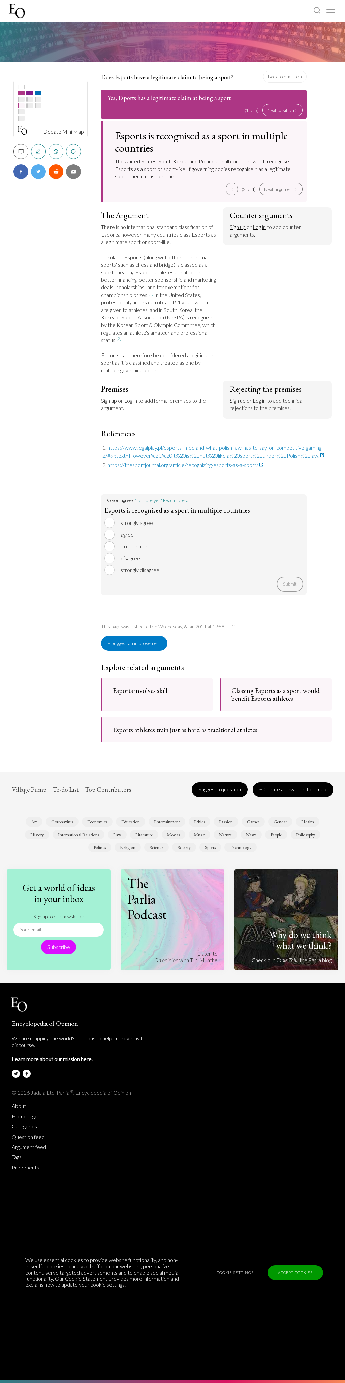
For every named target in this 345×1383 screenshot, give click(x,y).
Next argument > (281, 189)
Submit (290, 584)
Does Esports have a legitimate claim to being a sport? (167, 77)
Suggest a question (219, 789)
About (19, 1106)
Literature (144, 835)
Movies (173, 835)
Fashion (226, 822)
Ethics (199, 822)
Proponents (25, 1168)
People (276, 835)
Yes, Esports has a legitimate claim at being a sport (169, 98)
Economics (97, 822)
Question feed (28, 1137)
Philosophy (305, 835)
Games (253, 822)
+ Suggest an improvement (134, 643)
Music (199, 835)
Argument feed (29, 1147)
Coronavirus (62, 822)
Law (117, 835)
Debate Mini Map (63, 132)
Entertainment (167, 822)
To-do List (66, 790)
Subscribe (58, 947)
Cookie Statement (86, 1278)
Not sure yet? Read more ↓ (161, 500)
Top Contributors (108, 790)
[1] (150, 293)
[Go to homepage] (17, 11)
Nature (225, 835)
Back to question (285, 76)
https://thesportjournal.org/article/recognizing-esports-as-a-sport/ (182, 465)
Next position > (282, 110)
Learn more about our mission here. (52, 1059)
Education (130, 822)
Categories (24, 1126)
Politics (100, 847)
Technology (240, 847)
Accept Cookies (295, 1272)
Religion (127, 847)
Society (184, 847)
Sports (210, 847)
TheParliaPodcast (147, 899)
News (251, 835)
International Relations (78, 835)
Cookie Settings (235, 1272)
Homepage (25, 1116)
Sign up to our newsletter (58, 916)
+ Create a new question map (292, 789)
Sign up (238, 227)
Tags (17, 1157)
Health (307, 822)
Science (156, 847)
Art (34, 822)
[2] (118, 338)
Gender (280, 822)
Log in (259, 227)
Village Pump (29, 790)
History (37, 835)
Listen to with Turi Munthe (186, 956)
